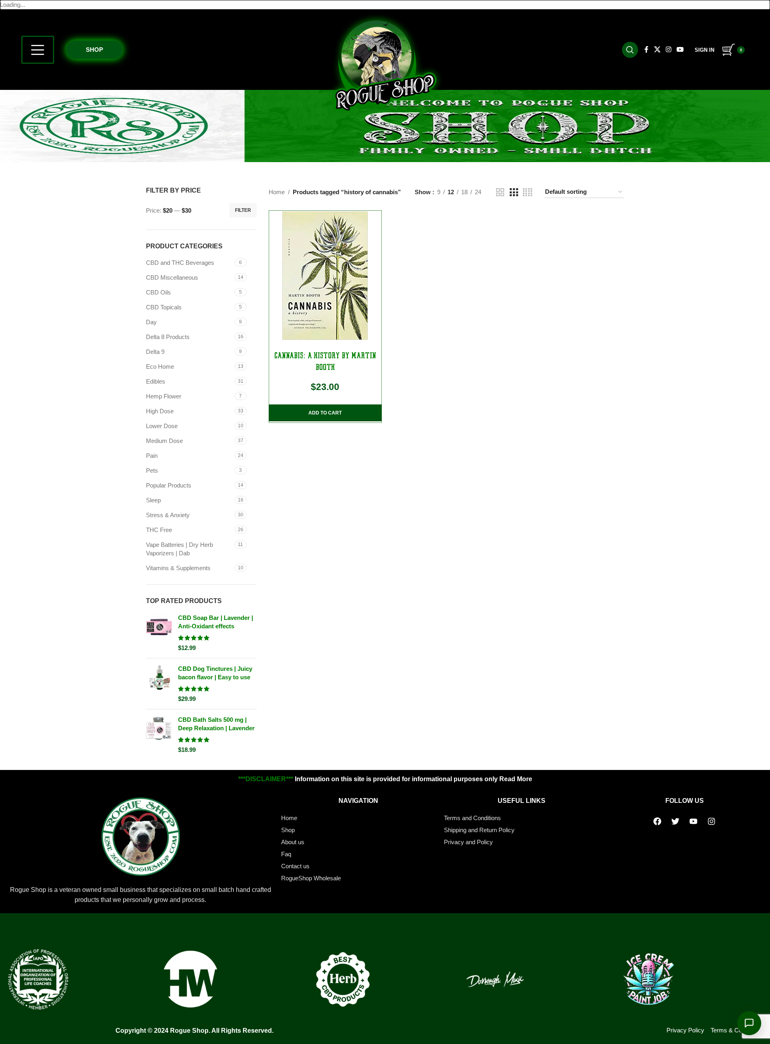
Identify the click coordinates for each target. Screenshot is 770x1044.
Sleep (153, 500)
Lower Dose (162, 425)
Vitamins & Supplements (178, 568)
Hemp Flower (163, 396)
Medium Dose (164, 440)
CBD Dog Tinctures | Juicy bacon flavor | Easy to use (215, 672)
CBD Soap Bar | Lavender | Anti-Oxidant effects (215, 622)
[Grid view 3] (514, 192)
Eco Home (160, 366)
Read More (515, 779)
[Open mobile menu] (37, 50)
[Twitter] (675, 821)
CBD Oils (158, 292)
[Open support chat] (749, 1023)
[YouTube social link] (680, 49)
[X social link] (657, 49)
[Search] (630, 50)
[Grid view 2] (500, 192)
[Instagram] (711, 821)
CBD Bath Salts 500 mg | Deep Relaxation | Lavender (216, 723)
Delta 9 (155, 351)
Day (151, 322)
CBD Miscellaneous (172, 277)
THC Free (159, 529)
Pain (152, 455)
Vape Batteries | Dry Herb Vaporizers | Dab (179, 549)
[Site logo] (385, 65)
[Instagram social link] (668, 49)
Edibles (155, 381)
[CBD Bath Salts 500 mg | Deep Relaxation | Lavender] (159, 734)
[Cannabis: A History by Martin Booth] (325, 275)
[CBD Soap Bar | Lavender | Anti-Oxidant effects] (159, 632)
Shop (94, 49)
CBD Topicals (164, 307)
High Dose (160, 411)
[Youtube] (693, 821)
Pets (152, 470)
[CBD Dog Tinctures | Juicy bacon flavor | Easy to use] (159, 683)
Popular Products (168, 485)
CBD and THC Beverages (180, 262)
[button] (325, 412)
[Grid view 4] (527, 192)
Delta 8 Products (168, 336)
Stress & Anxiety (168, 515)
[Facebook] (657, 821)
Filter (243, 210)
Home (277, 192)
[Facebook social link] (646, 49)
